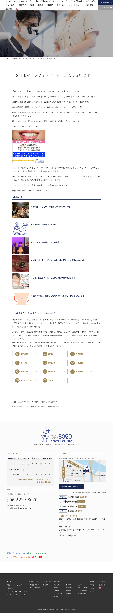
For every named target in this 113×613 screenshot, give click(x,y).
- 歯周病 (56, 587)
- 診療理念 (10, 588)
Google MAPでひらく (70, 486)
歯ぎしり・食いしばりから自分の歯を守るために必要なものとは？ (59, 260)
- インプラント (58, 593)
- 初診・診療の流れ (34, 587)
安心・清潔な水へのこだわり (47, 1)
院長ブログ (52, 402)
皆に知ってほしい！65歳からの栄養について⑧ (51, 207)
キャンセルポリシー (75, 5)
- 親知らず (57, 596)
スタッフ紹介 (11, 5)
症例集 (32, 5)
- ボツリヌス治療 (83, 587)
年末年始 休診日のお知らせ (44, 224)
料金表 (40, 5)
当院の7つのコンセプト (23, 1)
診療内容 (22, 5)
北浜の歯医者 (16, 406)
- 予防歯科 (57, 590)
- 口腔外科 (69, 585)
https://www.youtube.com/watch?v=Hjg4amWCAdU (32, 191)
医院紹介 (50, 5)
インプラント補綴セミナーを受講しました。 (50, 242)
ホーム (8, 1)
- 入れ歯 (80, 585)
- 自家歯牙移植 (82, 593)
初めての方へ (91, 1)
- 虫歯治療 (57, 585)
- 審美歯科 (69, 593)
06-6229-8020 (23, 500)
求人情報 (89, 5)
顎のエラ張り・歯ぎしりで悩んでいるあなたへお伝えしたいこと (58, 296)
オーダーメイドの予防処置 (72, 1)
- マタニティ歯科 (83, 590)
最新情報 (9, 9)
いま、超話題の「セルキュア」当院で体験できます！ (55, 278)
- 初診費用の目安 (34, 585)
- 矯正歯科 (69, 590)
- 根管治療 (69, 587)
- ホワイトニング (71, 596)
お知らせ (44, 402)
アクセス (60, 5)
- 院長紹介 (45, 585)
